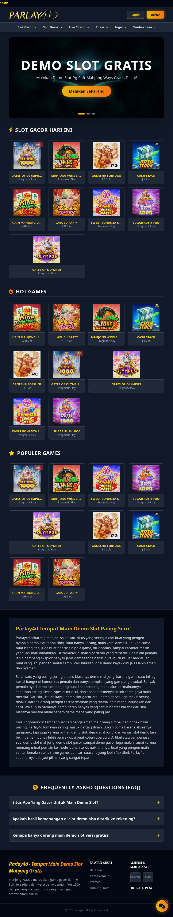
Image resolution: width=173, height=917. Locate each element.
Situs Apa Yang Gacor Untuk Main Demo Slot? (55, 802)
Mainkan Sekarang (86, 91)
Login (135, 15)
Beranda (96, 870)
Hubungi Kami (100, 888)
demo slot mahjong (53, 686)
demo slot (38, 643)
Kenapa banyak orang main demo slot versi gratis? (60, 835)
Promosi (95, 882)
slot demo (141, 732)
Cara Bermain (99, 876)
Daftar (155, 15)
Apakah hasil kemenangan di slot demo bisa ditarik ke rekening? (73, 818)
